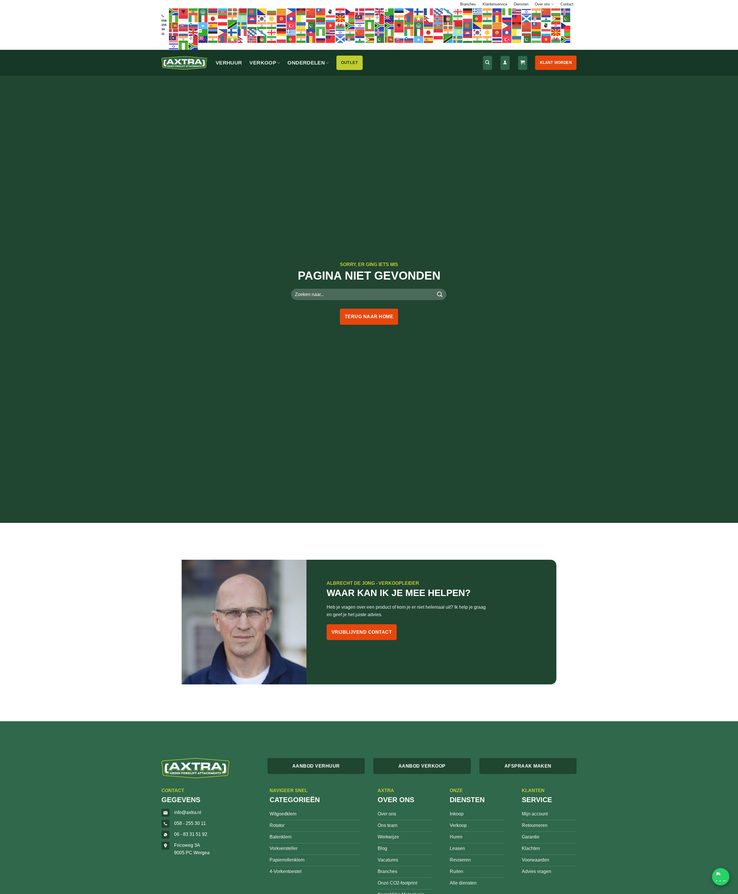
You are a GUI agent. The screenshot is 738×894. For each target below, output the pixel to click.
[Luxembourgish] (331, 18)
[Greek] (478, 12)
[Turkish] (291, 25)
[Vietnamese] (331, 25)
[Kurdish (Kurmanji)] (272, 18)
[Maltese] (380, 18)
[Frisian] (438, 12)
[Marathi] (399, 18)
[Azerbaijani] (223, 12)
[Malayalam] (370, 18)
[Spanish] (213, 25)
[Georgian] (458, 12)
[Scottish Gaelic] (527, 18)
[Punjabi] (487, 18)
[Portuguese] (478, 18)
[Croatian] (340, 12)
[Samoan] (517, 18)
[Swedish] (242, 25)
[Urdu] (311, 25)
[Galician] (448, 12)
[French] (429, 12)
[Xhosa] (350, 25)
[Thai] (282, 25)
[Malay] (360, 18)
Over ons (542, 4)
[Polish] (468, 18)
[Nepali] (429, 18)
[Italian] (203, 18)
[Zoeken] (487, 63)
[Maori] (389, 18)
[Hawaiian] (517, 12)
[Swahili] (233, 25)
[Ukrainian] (301, 25)
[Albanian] (184, 12)
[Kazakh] (242, 18)
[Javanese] (223, 18)
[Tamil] (262, 25)
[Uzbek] (321, 25)
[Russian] (507, 18)
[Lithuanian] (321, 18)
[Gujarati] (487, 12)
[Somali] (203, 25)
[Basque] (233, 12)
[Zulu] (380, 25)
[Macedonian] (340, 18)
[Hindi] (536, 12)
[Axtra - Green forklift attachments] (184, 63)
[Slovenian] (193, 25)
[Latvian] (311, 18)
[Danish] (360, 12)
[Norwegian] (438, 18)
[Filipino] (409, 12)
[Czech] (350, 12)
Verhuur (229, 63)
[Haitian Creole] (497, 12)
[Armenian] (213, 12)
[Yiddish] (360, 25)
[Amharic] (193, 12)
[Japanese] (213, 18)
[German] (468, 12)
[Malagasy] (350, 18)
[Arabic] (203, 12)
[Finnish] (419, 12)
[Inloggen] (505, 63)
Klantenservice (495, 4)
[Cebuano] (291, 12)
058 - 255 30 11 (190, 823)
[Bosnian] (262, 12)
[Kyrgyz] (282, 18)
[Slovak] (184, 25)
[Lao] (291, 18)
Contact (566, 4)
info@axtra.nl (187, 812)
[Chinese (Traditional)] (321, 12)
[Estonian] (399, 12)
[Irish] (193, 18)
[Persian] (458, 18)
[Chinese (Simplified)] (311, 12)
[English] (380, 12)
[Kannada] (233, 18)
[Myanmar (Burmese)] (419, 18)
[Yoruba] (370, 25)
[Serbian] (536, 18)
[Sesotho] (546, 18)
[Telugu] (272, 25)
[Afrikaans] (174, 12)
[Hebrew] (527, 12)
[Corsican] (331, 12)
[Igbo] (174, 18)
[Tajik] (252, 25)
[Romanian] (497, 18)
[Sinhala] (174, 25)
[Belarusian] (242, 12)
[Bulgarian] (272, 12)
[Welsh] (340, 25)
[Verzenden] (440, 294)
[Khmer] (252, 18)
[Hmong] (546, 12)
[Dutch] (370, 12)
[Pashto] (448, 18)
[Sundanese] (223, 25)
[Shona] (556, 18)
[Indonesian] (184, 18)
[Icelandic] (566, 12)
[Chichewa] (301, 12)
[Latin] (301, 18)
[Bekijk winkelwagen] (522, 63)
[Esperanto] (389, 12)
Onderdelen (306, 63)
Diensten (521, 4)
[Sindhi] (566, 18)
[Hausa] (507, 12)
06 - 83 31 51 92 (190, 834)
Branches (468, 4)
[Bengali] (252, 12)
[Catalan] (282, 12)
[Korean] (262, 18)
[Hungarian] (556, 12)
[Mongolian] (409, 18)
